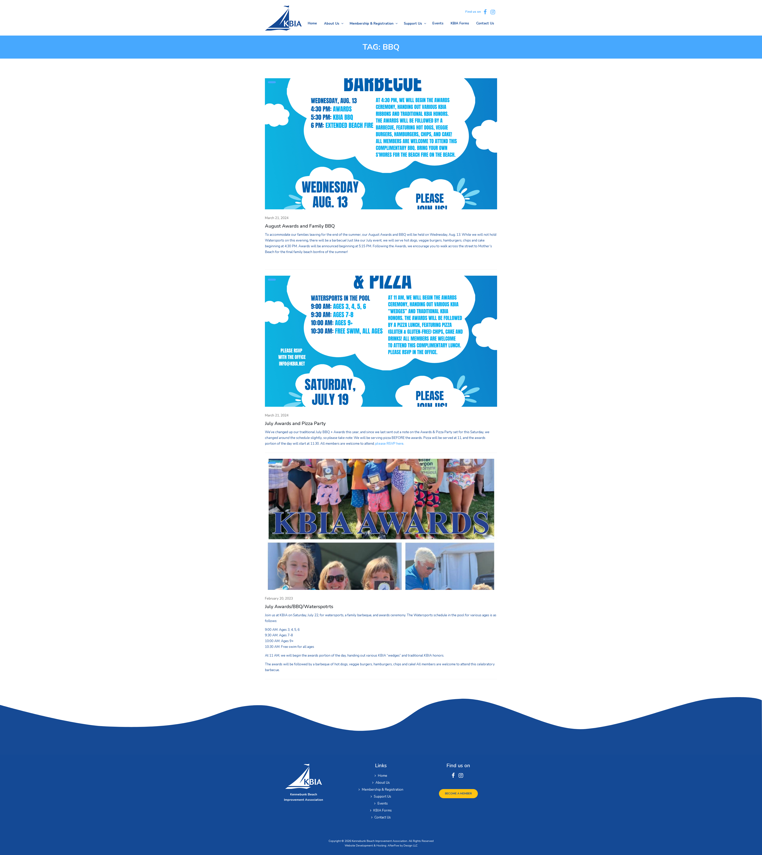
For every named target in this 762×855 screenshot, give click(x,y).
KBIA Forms (382, 810)
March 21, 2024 (277, 218)
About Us (382, 782)
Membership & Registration (382, 789)
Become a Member (458, 793)
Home (382, 775)
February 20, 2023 (279, 598)
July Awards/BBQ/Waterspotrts (299, 606)
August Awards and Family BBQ (300, 226)
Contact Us (382, 817)
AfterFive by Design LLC (403, 845)
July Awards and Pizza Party (295, 423)
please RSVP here (389, 443)
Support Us (382, 796)
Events (382, 803)
